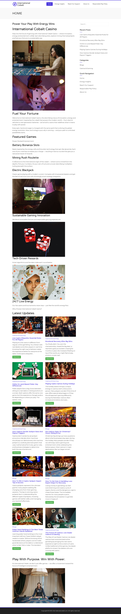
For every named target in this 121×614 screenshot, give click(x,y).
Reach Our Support (74, 4)
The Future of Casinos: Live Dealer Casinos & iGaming (58, 533)
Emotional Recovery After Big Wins (58, 341)
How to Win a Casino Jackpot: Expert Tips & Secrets (26, 482)
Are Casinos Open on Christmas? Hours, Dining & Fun (58, 432)
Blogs (47, 429)
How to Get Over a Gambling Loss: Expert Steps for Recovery (58, 482)
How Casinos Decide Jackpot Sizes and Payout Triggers (27, 432)
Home (49, 4)
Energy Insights (60, 4)
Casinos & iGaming (19, 335)
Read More (16, 357)
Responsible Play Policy (100, 4)
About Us (86, 4)
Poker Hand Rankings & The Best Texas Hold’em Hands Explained (27, 530)
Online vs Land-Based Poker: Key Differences (25, 385)
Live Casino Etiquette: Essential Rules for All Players (26, 339)
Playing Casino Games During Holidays (60, 384)
